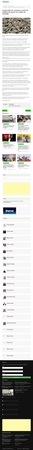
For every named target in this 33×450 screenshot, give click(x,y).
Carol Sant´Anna (10, 283)
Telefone (3, 373)
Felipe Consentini (11, 277)
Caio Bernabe (10, 329)
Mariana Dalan (10, 355)
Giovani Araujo (10, 303)
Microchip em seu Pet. (18, 443)
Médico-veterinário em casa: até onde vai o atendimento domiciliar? (8, 126)
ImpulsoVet (4, 16)
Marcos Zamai (10, 349)
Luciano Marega (10, 309)
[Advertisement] (16, 188)
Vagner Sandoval (10, 270)
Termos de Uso (19, 448)
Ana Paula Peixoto (11, 296)
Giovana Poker (10, 290)
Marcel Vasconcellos (11, 322)
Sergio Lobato (10, 231)
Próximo (27, 110)
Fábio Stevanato (10, 224)
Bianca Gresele (10, 257)
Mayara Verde (10, 237)
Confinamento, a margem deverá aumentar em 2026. (23, 386)
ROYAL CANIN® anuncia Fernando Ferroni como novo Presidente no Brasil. (8, 145)
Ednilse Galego (10, 244)
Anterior (5, 110)
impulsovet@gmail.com (7, 202)
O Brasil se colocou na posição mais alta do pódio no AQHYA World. (23, 165)
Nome (3, 366)
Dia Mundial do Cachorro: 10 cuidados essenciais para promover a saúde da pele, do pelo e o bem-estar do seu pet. (24, 147)
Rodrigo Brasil (10, 316)
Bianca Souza (10, 336)
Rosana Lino (9, 342)
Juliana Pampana (11, 264)
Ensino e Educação (15, 16)
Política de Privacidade (25, 448)
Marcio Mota (9, 250)
